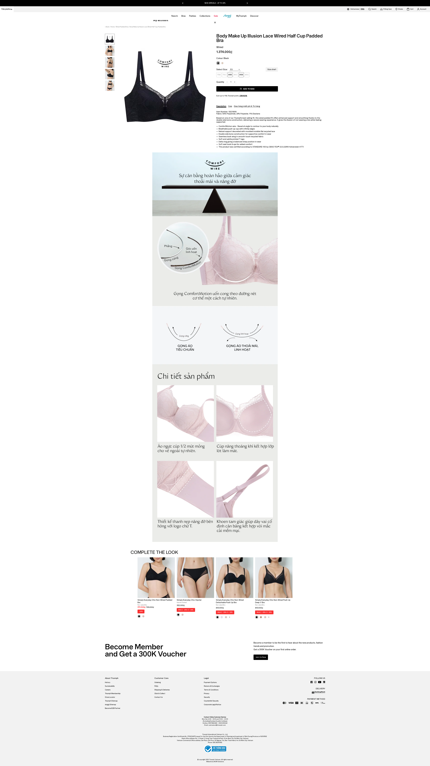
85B (241, 75)
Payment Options (210, 682)
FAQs (156, 686)
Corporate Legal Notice (212, 704)
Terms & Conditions (211, 690)
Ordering (157, 682)
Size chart (271, 69)
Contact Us (158, 697)
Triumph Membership (112, 693)
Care (230, 106)
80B (230, 75)
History (107, 682)
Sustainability (110, 686)
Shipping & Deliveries (162, 690)
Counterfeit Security (211, 701)
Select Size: (222, 69)
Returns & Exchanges (212, 686)
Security (207, 697)
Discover (254, 16)
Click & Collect (159, 693)
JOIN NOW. (243, 96)
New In (174, 16)
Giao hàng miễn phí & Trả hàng (247, 106)
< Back (107, 27)
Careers (108, 690)
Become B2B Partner (112, 708)
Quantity (220, 82)
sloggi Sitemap (110, 704)
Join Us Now (261, 657)
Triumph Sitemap (111, 701)
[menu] (357, 9)
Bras (183, 16)
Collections (205, 16)
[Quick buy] (172, 598)
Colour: (222, 58)
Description (221, 106)
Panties (192, 16)
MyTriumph (241, 16)
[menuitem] (355, 9)
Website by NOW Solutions (215, 761)
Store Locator (110, 697)
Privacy (206, 693)
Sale (216, 16)
